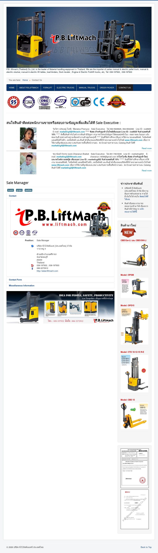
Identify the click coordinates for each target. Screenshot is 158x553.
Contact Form (15, 279)
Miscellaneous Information (21, 285)
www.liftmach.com (134, 139)
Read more (147, 148)
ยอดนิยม (28, 190)
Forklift (47, 87)
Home (12, 87)
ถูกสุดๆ (19, 190)
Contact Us (125, 87)
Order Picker (107, 87)
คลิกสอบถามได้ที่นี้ (134, 210)
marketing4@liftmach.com (72, 131)
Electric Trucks (65, 87)
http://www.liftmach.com (47, 270)
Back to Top (146, 547)
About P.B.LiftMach (28, 87)
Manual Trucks (87, 87)
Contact (12, 195)
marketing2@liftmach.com (69, 156)
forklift (10, 190)
